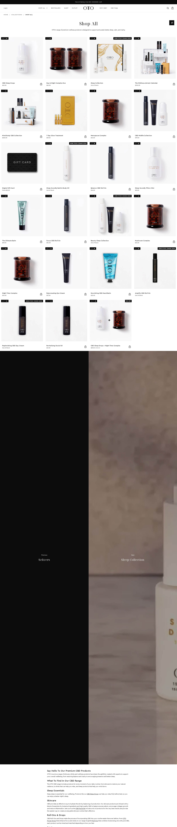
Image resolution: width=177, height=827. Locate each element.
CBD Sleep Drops (92, 794)
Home (6, 14)
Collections (16, 14)
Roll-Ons (95, 821)
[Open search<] (168, 8)
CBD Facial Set (80, 808)
